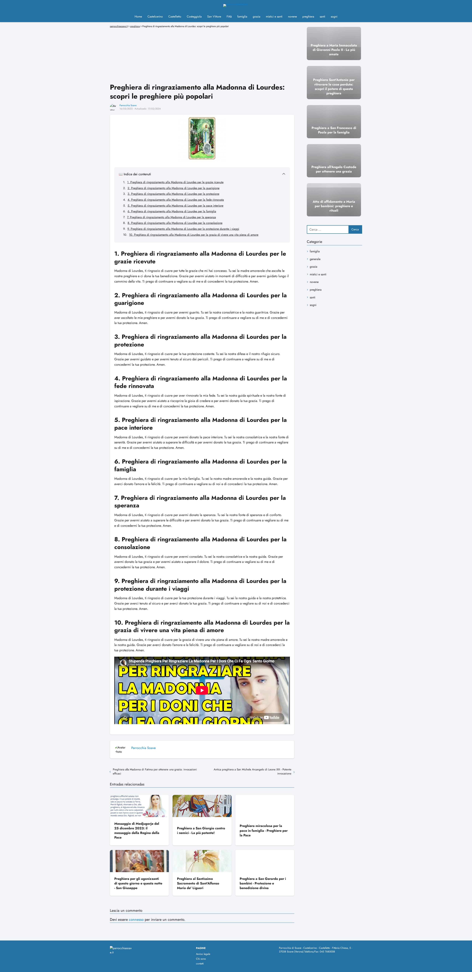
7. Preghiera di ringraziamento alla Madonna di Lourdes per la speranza (171, 217)
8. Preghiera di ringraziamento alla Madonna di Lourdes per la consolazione (175, 223)
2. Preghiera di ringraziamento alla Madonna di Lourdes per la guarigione (173, 188)
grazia (256, 16)
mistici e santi (274, 16)
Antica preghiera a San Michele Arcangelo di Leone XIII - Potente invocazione (252, 771)
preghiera (308, 16)
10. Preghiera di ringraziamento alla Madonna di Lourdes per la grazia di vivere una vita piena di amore (193, 235)
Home (138, 16)
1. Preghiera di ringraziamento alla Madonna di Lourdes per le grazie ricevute (175, 182)
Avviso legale (203, 954)
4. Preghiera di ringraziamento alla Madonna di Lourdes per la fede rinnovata (176, 200)
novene (292, 16)
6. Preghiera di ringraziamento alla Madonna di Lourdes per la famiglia (172, 211)
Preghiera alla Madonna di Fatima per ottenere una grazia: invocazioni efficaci (155, 771)
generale (315, 259)
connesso (136, 919)
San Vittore (214, 16)
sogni (334, 16)
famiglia (242, 16)
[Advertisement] (202, 55)
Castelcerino (155, 16)
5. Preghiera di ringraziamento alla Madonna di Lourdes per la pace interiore (175, 205)
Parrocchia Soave (128, 105)
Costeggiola (194, 16)
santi (322, 16)
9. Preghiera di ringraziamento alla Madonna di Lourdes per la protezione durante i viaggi (183, 229)
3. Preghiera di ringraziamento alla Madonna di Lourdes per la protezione (173, 194)
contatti (200, 963)
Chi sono (201, 959)
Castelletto (174, 16)
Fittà (229, 16)
